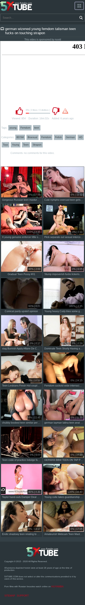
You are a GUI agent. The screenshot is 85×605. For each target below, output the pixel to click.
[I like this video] (19, 111)
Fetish (58, 137)
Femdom (25, 127)
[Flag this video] (65, 111)
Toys (5, 144)
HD (81, 137)
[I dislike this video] (56, 111)
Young (15, 144)
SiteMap (9, 595)
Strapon (37, 144)
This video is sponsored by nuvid (42, 39)
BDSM (20, 137)
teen (36, 127)
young (13, 127)
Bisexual (32, 137)
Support (23, 595)
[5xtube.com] (16, 6)
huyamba (57, 586)
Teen (26, 144)
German (70, 137)
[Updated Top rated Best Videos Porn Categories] (79, 6)
